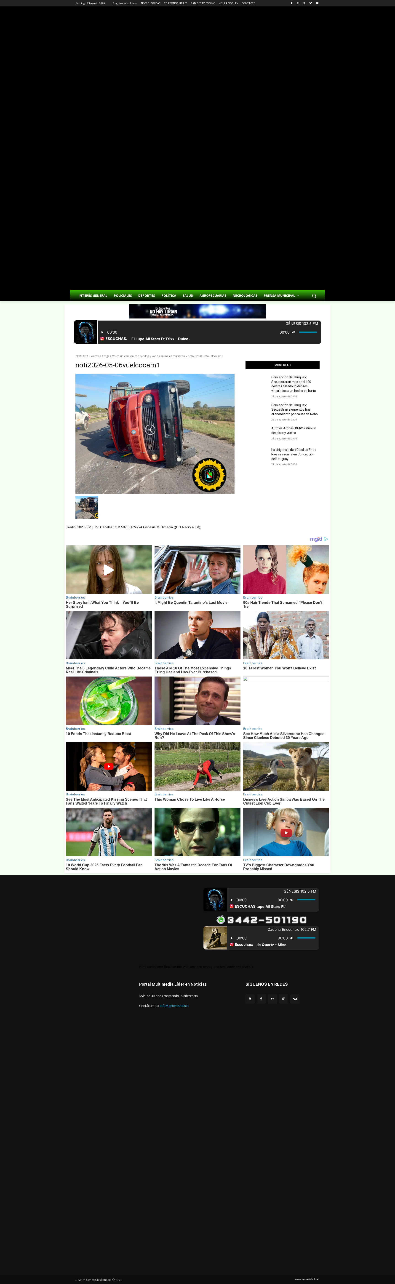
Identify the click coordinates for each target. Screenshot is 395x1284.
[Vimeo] (310, 3)
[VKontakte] (295, 999)
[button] (314, 295)
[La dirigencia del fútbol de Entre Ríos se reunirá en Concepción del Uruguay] (257, 455)
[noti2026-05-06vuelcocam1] (155, 434)
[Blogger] (250, 999)
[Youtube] (317, 3)
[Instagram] (298, 3)
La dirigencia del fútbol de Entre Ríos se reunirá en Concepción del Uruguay (294, 454)
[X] (304, 3)
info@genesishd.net (174, 1005)
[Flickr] (272, 999)
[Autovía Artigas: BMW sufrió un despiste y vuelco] (257, 434)
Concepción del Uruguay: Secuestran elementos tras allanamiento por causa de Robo (294, 409)
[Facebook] (291, 3)
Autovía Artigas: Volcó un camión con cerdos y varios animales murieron (138, 356)
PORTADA (81, 356)
